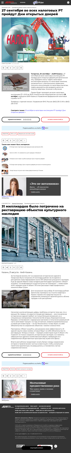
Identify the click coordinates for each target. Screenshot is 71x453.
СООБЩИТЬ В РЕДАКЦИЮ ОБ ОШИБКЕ (59, 412)
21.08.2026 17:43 (6, 203)
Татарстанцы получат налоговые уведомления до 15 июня (26, 170)
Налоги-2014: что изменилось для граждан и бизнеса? (25, 152)
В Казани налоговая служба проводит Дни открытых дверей (27, 158)
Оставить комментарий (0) (55, 119)
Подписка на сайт (45, 408)
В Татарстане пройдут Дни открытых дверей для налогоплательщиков (30, 164)
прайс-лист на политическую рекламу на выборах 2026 (31, 412)
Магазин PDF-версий (45, 406)
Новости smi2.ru (8, 196)
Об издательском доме (22, 406)
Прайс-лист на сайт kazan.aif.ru (45, 410)
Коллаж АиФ (15, 63)
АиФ (15, 263)
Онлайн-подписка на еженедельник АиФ (27, 408)
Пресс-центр (33, 406)
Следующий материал (36, 448)
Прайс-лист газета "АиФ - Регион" (24, 410)
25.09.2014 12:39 (6, 7)
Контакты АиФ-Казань (59, 408)
